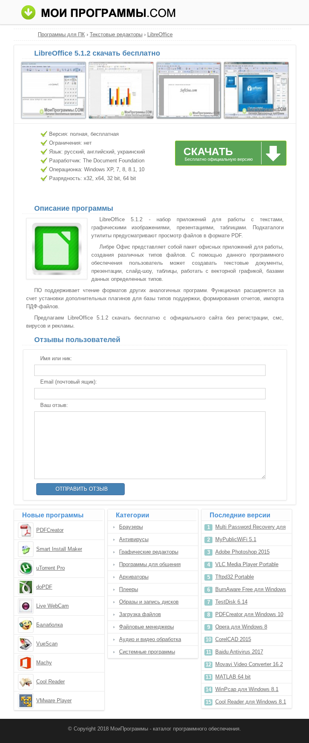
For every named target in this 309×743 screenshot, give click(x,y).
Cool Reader (50, 682)
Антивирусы (133, 539)
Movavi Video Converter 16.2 (249, 664)
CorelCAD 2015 (233, 639)
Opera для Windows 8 (241, 627)
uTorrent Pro (50, 568)
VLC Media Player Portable (246, 564)
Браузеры (131, 527)
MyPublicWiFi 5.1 (235, 539)
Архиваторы (133, 577)
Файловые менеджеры (146, 627)
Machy (44, 663)
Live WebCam (52, 606)
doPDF (44, 587)
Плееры (128, 589)
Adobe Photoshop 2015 (242, 552)
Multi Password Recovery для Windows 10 (250, 528)
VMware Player (54, 700)
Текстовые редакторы (116, 34)
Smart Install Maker (59, 549)
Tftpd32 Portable (234, 577)
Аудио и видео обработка (150, 639)
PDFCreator (50, 530)
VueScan (47, 644)
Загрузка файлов (140, 614)
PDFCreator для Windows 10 (249, 614)
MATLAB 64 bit (233, 677)
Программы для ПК (61, 34)
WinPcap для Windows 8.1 (246, 689)
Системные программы (147, 652)
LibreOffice (160, 34)
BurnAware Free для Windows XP (250, 591)
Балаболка (49, 625)
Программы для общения (150, 564)
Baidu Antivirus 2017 (239, 652)
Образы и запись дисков (149, 602)
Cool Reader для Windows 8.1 (250, 702)
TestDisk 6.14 (231, 602)
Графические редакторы (148, 552)
